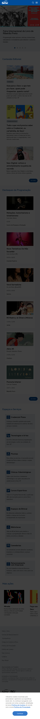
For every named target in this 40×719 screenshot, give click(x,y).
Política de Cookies (18, 705)
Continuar (20, 713)
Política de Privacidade (22, 707)
